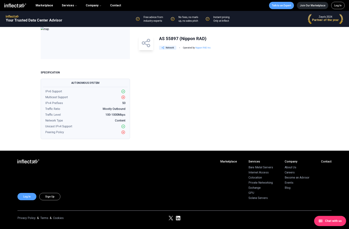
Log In (338, 5)
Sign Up (49, 196)
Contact (115, 5)
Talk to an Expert (281, 5)
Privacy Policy (26, 218)
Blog (287, 187)
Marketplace (44, 5)
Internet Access (258, 172)
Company (92, 5)
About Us (290, 167)
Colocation (255, 177)
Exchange (254, 187)
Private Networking (260, 182)
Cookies (58, 218)
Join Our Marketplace (312, 5)
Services (68, 5)
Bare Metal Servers (260, 167)
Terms (44, 218)
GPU (251, 193)
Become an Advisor (297, 177)
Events (289, 182)
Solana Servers (258, 198)
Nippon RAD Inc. (203, 47)
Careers (290, 172)
